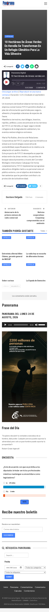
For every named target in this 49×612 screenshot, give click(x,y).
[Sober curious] (12, 270)
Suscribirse (8, 535)
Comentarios (40, 587)
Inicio (6, 587)
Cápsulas (9, 36)
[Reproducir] (5, 324)
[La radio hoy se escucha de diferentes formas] (36, 243)
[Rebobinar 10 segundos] (13, 83)
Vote (25, 502)
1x (18, 83)
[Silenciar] (36, 324)
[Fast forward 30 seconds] (22, 83)
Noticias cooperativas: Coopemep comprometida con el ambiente (35, 218)
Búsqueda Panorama (18, 548)
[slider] (42, 324)
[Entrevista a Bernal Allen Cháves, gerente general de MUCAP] (12, 243)
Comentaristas (27, 587)
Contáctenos (29, 591)
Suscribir (29, 87)
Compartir (40, 87)
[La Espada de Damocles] (36, 270)
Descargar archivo (10, 91)
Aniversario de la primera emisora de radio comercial (13, 215)
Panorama (14, 587)
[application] (24, 324)
